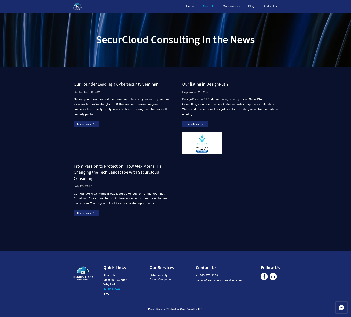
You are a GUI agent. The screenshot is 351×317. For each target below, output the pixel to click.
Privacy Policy (155, 309)
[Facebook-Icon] (264, 276)
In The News (111, 289)
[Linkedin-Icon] (273, 276)
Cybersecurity (158, 275)
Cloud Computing (161, 279)
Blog (106, 293)
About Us (109, 275)
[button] (229, 6)
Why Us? (109, 284)
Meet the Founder (114, 280)
